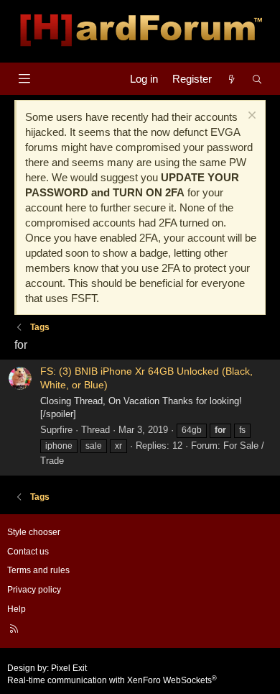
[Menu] (24, 78)
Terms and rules (38, 570)
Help (16, 609)
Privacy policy (34, 590)
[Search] (257, 78)
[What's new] (231, 78)
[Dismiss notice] (250, 116)
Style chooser (33, 532)
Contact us (28, 552)
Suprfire (56, 429)
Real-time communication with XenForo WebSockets (112, 680)
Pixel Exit (69, 668)
